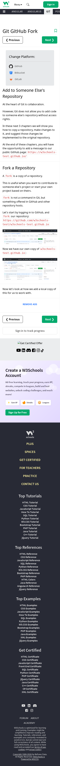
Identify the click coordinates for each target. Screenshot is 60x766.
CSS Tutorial (30, 505)
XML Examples (28, 637)
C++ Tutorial (30, 534)
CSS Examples (28, 608)
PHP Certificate (30, 675)
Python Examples (28, 621)
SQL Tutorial (30, 515)
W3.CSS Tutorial (30, 521)
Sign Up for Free (17, 412)
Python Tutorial (30, 518)
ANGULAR (17, 11)
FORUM (24, 718)
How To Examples (28, 614)
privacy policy (35, 749)
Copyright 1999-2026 (22, 754)
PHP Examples (28, 630)
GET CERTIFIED (30, 460)
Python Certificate (30, 672)
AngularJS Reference (28, 586)
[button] (28, 4)
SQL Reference (28, 563)
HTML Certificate (30, 656)
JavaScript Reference (28, 560)
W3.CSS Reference (28, 569)
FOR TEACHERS (30, 468)
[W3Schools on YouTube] (18, 350)
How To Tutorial (30, 512)
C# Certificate (30, 688)
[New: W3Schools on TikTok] (42, 350)
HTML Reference (28, 553)
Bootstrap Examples (28, 627)
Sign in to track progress (30, 331)
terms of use (40, 747)
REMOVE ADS (30, 304)
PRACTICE (30, 476)
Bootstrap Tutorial (30, 524)
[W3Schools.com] (30, 436)
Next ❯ (49, 40)
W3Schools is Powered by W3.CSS (33, 758)
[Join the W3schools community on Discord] (28, 350)
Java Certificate (30, 682)
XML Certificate (30, 692)
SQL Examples (28, 618)
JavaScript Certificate (30, 663)
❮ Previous (13, 40)
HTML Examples (28, 605)
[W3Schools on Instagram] (38, 350)
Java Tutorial (30, 531)
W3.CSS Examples (28, 624)
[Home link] (6, 4)
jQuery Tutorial (30, 537)
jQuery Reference (28, 589)
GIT (48, 11)
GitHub (18, 66)
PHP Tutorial (30, 528)
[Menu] (4, 11)
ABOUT (35, 718)
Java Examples (28, 634)
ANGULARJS (34, 11)
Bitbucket (20, 72)
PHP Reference (28, 576)
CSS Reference (28, 557)
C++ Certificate (30, 685)
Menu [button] (17, 4)
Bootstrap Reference (28, 573)
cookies (21, 749)
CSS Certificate (30, 659)
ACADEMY (29, 722)
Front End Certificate (30, 666)
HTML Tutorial (30, 502)
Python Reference (28, 566)
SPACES (30, 452)
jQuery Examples (28, 640)
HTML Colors (28, 579)
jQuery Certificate (30, 679)
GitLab (18, 79)
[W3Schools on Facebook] (34, 350)
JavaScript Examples (28, 611)
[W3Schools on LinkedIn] (23, 350)
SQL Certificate (30, 669)
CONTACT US (30, 484)
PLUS (30, 444)
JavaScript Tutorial (30, 508)
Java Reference (28, 582)
